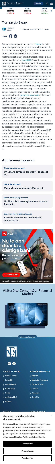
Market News (11, 376)
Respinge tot (27, 458)
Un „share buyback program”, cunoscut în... (26, 173)
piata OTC (27, 60)
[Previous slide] (4, 11)
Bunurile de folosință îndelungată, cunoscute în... (23, 219)
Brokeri (8, 401)
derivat (38, 44)
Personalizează (27, 451)
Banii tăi (35, 376)
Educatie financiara (40, 380)
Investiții (8, 380)
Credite (35, 388)
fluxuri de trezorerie (29, 95)
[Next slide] (51, 11)
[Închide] (52, 415)
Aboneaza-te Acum (27, 337)
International (10, 384)
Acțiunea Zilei (11, 397)
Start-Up (35, 397)
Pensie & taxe (37, 384)
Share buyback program (14, 168)
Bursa (7, 393)
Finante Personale (40, 371)
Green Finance (37, 411)
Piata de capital (11, 371)
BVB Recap (10, 388)
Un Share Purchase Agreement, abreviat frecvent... (26, 203)
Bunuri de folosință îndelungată (18, 214)
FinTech (7, 411)
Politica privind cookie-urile (34, 437)
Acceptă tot (28, 443)
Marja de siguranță (12, 184)
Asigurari (35, 393)
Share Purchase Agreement (16, 197)
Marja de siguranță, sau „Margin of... (24, 188)
